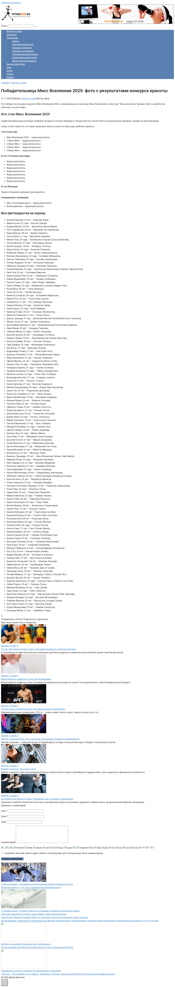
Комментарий (8, 842)
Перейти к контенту (11, 2)
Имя (4, 811)
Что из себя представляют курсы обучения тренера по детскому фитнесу (38, 649)
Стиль (10, 70)
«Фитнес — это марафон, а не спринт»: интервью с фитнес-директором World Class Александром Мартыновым (58, 974)
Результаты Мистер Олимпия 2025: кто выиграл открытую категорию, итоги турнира (44, 917)
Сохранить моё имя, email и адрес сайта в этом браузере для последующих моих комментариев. (53, 853)
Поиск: (4, 26)
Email (4, 816)
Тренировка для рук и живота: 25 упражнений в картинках (31, 970)
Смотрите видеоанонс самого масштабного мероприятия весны (34, 914)
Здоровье (12, 34)
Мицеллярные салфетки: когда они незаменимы (26, 679)
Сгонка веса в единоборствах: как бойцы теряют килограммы (33, 709)
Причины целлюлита (22, 51)
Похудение (12, 38)
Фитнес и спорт (14, 31)
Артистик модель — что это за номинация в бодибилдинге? (31, 887)
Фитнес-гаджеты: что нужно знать (18, 769)
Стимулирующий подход (24, 57)
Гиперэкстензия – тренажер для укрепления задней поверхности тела (37, 884)
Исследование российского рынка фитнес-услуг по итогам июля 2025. (37, 947)
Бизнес (10, 77)
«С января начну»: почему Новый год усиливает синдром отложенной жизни (40, 911)
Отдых (10, 74)
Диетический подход (22, 44)
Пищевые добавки (22, 47)
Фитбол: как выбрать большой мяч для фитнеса (25, 944)
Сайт (3, 822)
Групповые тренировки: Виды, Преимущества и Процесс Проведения (37, 799)
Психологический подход (25, 54)
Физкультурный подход (24, 61)
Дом (9, 67)
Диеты (15, 41)
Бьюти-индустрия (16, 64)
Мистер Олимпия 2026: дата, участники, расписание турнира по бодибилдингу (40, 739)
